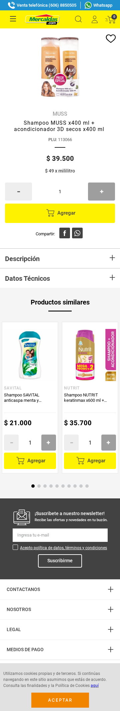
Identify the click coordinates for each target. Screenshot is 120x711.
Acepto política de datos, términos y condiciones (63, 548)
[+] (101, 192)
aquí (95, 685)
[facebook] (64, 233)
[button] (78, 19)
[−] (18, 192)
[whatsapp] (77, 233)
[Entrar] (94, 19)
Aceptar (60, 700)
